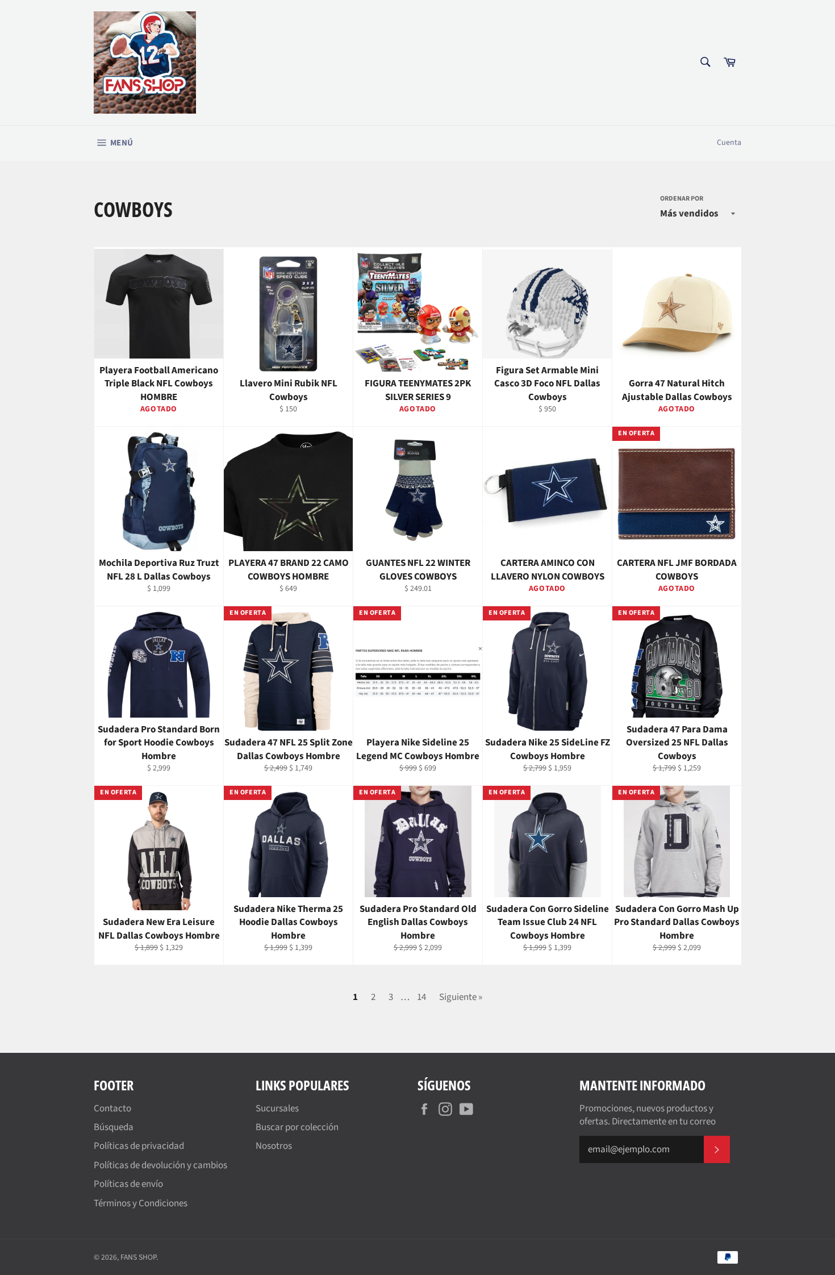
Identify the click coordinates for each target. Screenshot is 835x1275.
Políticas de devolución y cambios (160, 1165)
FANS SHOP (138, 1257)
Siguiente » (460, 997)
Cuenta (729, 142)
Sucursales (277, 1108)
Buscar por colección (297, 1127)
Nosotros (274, 1146)
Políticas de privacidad (139, 1146)
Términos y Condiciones (140, 1203)
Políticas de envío (128, 1184)
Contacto (112, 1108)
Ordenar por (681, 198)
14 (421, 997)
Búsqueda (113, 1127)
